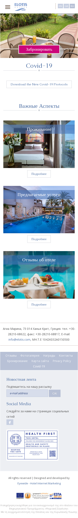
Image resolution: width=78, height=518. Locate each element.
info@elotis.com (19, 339)
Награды (49, 355)
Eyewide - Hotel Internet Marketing (39, 483)
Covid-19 (39, 366)
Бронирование (17, 361)
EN (60, 6)
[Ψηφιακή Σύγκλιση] (36, 495)
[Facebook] (9, 422)
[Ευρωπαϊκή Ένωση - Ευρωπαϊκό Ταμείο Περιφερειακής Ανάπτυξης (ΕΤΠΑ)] (20, 495)
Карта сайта (40, 361)
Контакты (66, 355)
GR (66, 6)
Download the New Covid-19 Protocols (39, 84)
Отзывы (11, 355)
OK (54, 393)
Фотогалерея (29, 355)
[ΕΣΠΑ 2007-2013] (56, 495)
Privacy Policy (62, 361)
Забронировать (39, 49)
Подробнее (39, 174)
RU (72, 6)
